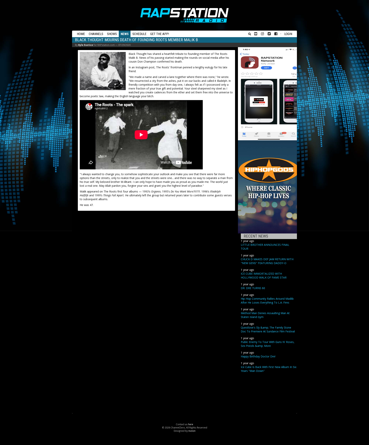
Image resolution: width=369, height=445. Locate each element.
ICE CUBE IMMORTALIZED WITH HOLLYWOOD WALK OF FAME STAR (264, 275)
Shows (112, 34)
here (190, 424)
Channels (96, 34)
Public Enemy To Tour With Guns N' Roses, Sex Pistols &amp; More (267, 344)
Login (288, 34)
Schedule (139, 34)
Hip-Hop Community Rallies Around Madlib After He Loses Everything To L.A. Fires (267, 300)
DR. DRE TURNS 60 (253, 288)
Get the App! (159, 34)
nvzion (191, 430)
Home (81, 34)
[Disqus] (156, 262)
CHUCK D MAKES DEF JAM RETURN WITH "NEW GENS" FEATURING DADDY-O (267, 261)
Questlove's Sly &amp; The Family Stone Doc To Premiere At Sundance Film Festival (268, 329)
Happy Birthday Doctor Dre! (258, 356)
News (125, 34)
